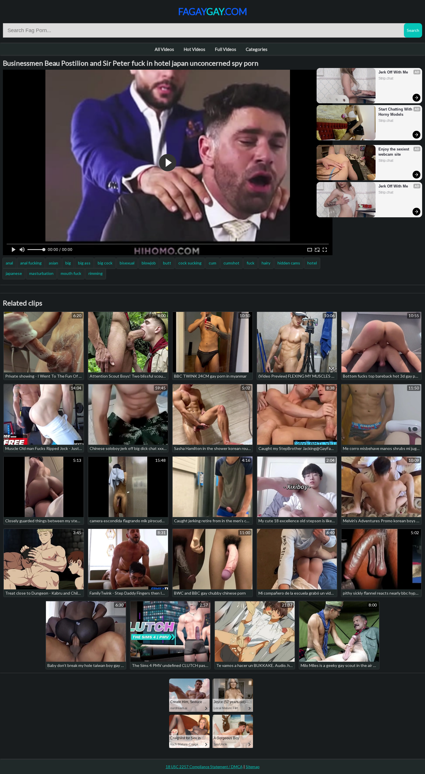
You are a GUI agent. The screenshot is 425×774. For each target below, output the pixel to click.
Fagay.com (212, 11)
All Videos (164, 49)
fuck (250, 262)
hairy (266, 262)
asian (53, 262)
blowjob (149, 262)
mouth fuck (71, 273)
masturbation (41, 273)
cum (212, 262)
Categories (256, 49)
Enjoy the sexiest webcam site (394, 152)
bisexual (127, 262)
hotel (312, 262)
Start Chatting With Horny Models (395, 112)
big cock (105, 262)
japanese (14, 273)
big (68, 262)
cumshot (231, 262)
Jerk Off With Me (393, 72)
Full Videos (225, 49)
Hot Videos (194, 49)
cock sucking (190, 262)
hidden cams (289, 262)
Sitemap (253, 766)
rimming (95, 273)
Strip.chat (385, 78)
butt (167, 262)
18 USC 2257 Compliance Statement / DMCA (204, 766)
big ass (84, 262)
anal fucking (31, 262)
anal (9, 262)
